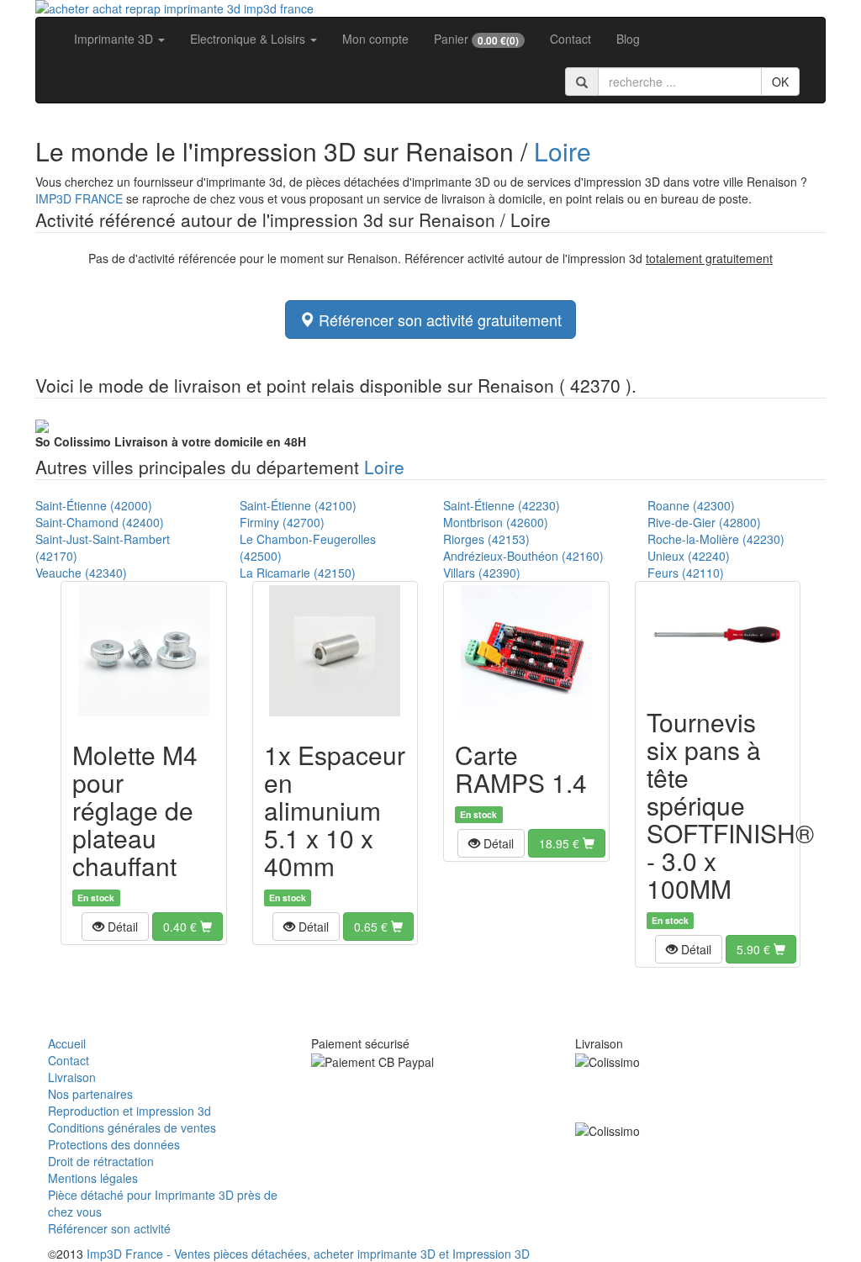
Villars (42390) (481, 572)
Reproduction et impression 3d (129, 1110)
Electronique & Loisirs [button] (249, 38)
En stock (95, 897)
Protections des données (114, 1144)
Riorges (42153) (486, 539)
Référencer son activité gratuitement (438, 319)
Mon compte (375, 38)
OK (780, 81)
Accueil (67, 1043)
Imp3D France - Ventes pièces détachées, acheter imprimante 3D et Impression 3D (308, 1253)
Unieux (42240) (688, 555)
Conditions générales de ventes (132, 1127)
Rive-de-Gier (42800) (704, 522)
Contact (570, 38)
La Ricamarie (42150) (298, 572)
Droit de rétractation (101, 1161)
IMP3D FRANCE (79, 198)
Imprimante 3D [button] (115, 38)
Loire (562, 151)
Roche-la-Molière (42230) (715, 539)
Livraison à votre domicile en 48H (170, 441)
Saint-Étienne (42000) (93, 505)
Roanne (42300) (691, 505)
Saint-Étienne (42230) (501, 505)
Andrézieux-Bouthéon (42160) (523, 555)
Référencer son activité (109, 1228)
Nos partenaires (90, 1093)
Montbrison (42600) (495, 522)
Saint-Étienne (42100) (298, 505)
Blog (628, 38)
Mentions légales (93, 1178)
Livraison (72, 1077)
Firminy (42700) (282, 522)
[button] (115, 926)
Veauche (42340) (81, 572)
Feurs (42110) (685, 572)
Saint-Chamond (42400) (99, 522)
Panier (476, 39)
